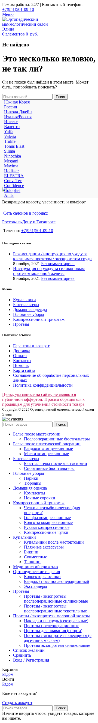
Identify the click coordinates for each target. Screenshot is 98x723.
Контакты (22, 360)
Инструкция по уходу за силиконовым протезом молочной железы (49, 271)
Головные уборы (28, 314)
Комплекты (34, 493)
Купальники (24, 299)
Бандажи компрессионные (48, 448)
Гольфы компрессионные (47, 517)
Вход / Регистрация (31, 660)
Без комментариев (58, 263)
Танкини (32, 561)
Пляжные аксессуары (44, 547)
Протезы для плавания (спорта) (53, 630)
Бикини (31, 552)
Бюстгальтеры (26, 304)
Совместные (35, 557)
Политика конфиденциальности (43, 385)
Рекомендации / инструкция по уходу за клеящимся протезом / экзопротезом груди (52, 256)
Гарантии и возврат (31, 345)
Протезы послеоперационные (51, 625)
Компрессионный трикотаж (39, 319)
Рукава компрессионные (46, 527)
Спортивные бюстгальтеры (49, 468)
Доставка (21, 350)
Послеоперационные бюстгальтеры (57, 439)
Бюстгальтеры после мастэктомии (55, 463)
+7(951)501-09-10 (18, 9)
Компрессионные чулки (46, 532)
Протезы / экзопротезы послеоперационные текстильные (55, 608)
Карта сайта (24, 370)
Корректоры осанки (42, 576)
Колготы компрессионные (48, 522)
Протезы (21, 324)
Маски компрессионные (46, 453)
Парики (31, 478)
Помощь (21, 365)
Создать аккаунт (17, 702)
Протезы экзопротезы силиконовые (57, 645)
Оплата (20, 355)
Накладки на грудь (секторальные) (56, 620)
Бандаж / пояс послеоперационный (56, 581)
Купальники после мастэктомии (54, 542)
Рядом (7, 674)
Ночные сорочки (39, 498)
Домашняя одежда (30, 309)
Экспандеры (35, 586)
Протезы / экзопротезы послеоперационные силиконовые (56, 598)
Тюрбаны (32, 483)
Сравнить (22, 655)
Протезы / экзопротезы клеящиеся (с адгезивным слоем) (57, 638)
